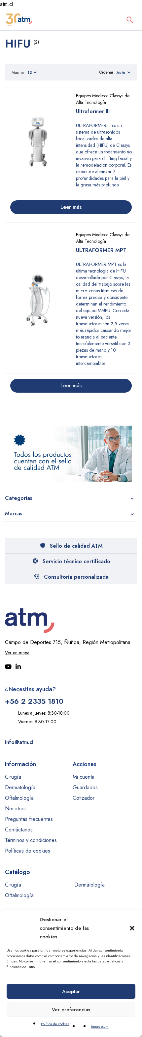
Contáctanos (19, 829)
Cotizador (83, 798)
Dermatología (20, 787)
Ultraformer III (93, 111)
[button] (132, 928)
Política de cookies (55, 1023)
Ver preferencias (71, 1009)
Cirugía (13, 777)
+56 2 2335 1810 (34, 701)
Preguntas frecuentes (29, 819)
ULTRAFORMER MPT (101, 250)
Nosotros (15, 808)
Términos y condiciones (31, 840)
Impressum (100, 1026)
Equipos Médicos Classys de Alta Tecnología (102, 99)
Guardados (85, 787)
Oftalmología (19, 798)
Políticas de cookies (27, 851)
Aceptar (71, 991)
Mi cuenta (83, 777)
